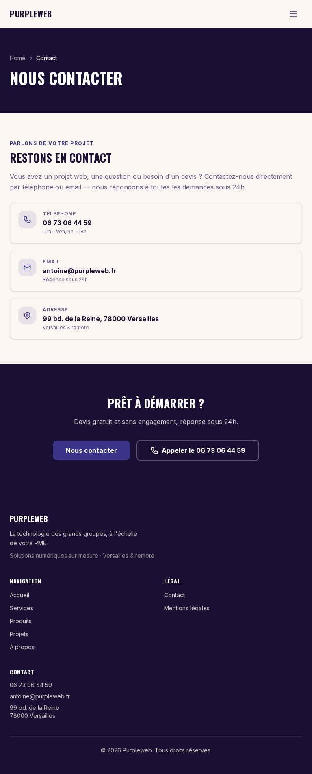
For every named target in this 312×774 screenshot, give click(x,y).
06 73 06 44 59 (31, 684)
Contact (174, 594)
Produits (21, 620)
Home (18, 57)
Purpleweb (31, 14)
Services (21, 607)
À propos (22, 647)
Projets (19, 634)
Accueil (19, 594)
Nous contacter (91, 450)
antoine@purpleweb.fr (40, 696)
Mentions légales (187, 607)
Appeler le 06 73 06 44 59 (203, 450)
